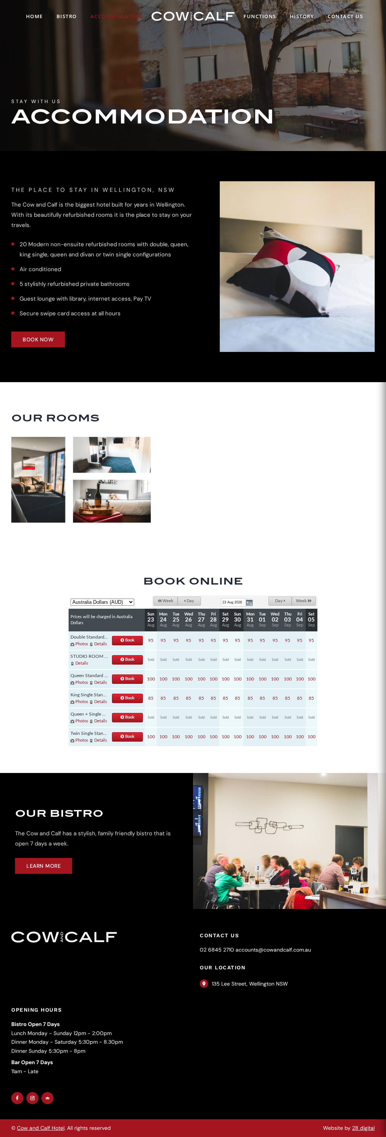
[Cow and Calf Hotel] (193, 16)
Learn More (43, 865)
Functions (260, 16)
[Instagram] (32, 1098)
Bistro (67, 16)
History (302, 16)
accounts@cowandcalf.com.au (273, 949)
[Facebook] (17, 1098)
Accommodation (116, 16)
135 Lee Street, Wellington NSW (250, 983)
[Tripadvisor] (47, 1098)
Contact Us (345, 16)
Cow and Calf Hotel (40, 1128)
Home (34, 16)
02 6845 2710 (217, 949)
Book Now (38, 339)
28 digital (363, 1128)
